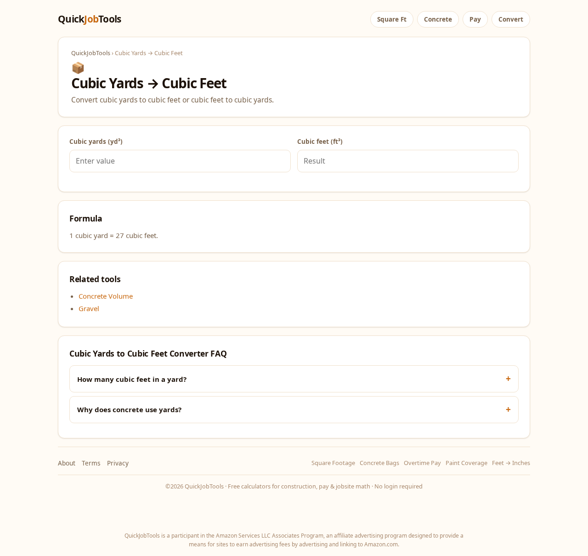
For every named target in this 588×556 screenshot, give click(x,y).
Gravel (89, 308)
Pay (475, 19)
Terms (91, 463)
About (66, 463)
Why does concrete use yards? (129, 409)
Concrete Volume (106, 296)
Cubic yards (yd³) (96, 141)
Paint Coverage (466, 463)
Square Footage (333, 463)
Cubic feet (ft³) (320, 141)
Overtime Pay (422, 463)
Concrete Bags (379, 463)
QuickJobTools (90, 53)
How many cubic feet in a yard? (132, 379)
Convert (510, 19)
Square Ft (392, 19)
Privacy (118, 463)
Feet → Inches (511, 463)
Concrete (438, 19)
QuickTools (89, 18)
